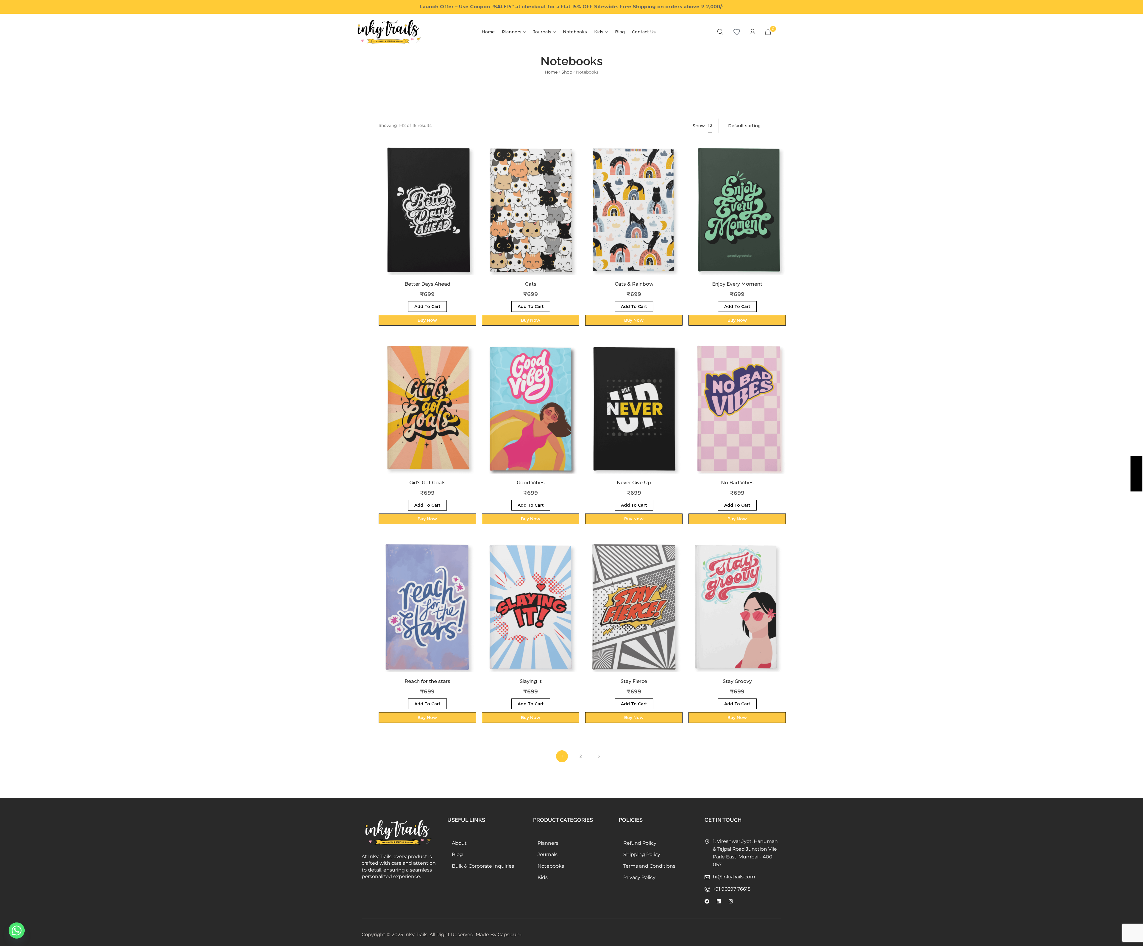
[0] (768, 32)
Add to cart (427, 306)
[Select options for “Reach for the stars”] (427, 616)
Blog (620, 32)
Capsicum (509, 934)
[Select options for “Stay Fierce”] (634, 616)
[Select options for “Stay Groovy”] (737, 616)
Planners (511, 32)
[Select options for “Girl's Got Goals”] (427, 417)
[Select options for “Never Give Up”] (634, 417)
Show (699, 125)
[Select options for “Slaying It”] (531, 616)
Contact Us (644, 32)
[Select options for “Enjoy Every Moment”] (737, 219)
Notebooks (575, 32)
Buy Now (427, 320)
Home (488, 32)
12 (710, 125)
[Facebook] (707, 901)
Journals (542, 32)
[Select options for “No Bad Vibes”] (737, 417)
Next (599, 756)
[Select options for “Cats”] (531, 219)
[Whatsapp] (17, 930)
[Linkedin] (718, 901)
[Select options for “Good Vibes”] (531, 417)
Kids (598, 32)
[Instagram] (730, 901)
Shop (566, 72)
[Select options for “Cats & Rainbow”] (634, 219)
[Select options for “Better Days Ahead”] (427, 219)
